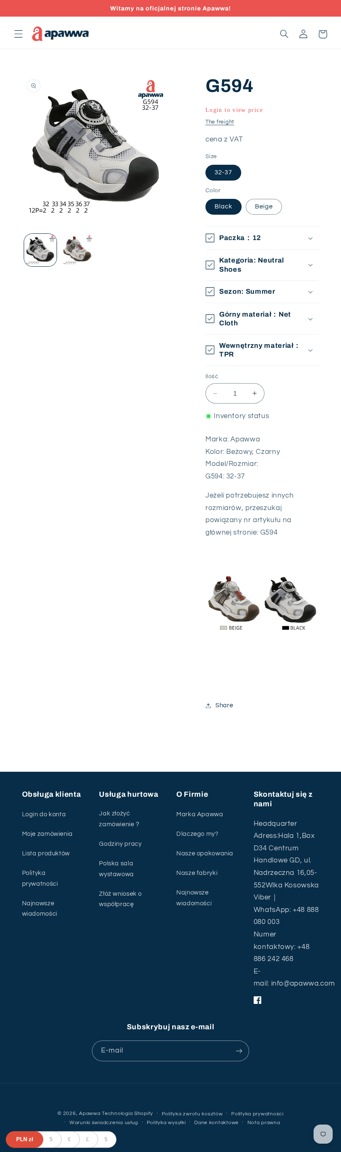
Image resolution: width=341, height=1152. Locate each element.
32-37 (223, 172)
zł (24, 1139)
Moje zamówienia (47, 834)
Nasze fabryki (196, 873)
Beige (264, 206)
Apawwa (89, 1113)
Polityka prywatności (40, 878)
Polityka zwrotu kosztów (192, 1114)
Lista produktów (46, 853)
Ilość (211, 376)
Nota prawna (263, 1122)
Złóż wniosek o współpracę (120, 899)
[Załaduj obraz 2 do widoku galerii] (77, 250)
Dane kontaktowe (216, 1122)
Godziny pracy (120, 844)
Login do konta (44, 814)
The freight (219, 122)
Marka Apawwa (199, 814)
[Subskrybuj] (239, 1051)
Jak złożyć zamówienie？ (120, 818)
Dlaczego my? (197, 834)
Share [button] (224, 705)
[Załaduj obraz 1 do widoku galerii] (40, 250)
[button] (18, 34)
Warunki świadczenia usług (103, 1122)
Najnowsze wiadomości (39, 908)
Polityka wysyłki (166, 1122)
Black (223, 206)
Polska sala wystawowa (116, 868)
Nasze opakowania (204, 853)
